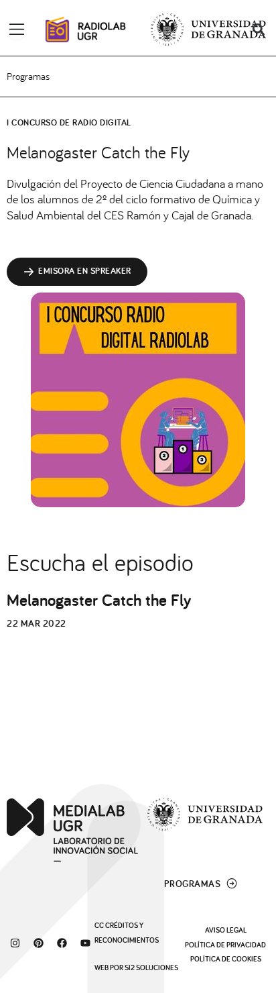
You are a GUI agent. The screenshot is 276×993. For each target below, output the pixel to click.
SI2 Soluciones (151, 967)
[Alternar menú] (17, 29)
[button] (258, 30)
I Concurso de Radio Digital (69, 122)
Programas (28, 76)
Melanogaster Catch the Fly (99, 600)
